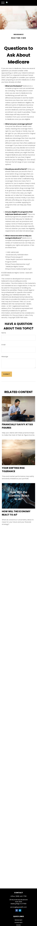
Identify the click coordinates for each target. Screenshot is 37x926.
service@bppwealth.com (18, 907)
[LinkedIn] (20, 910)
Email (3, 345)
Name (3, 333)
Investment (18, 922)
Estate (18, 925)
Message (4, 356)
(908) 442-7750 (20, 896)
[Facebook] (16, 910)
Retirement (18, 920)
